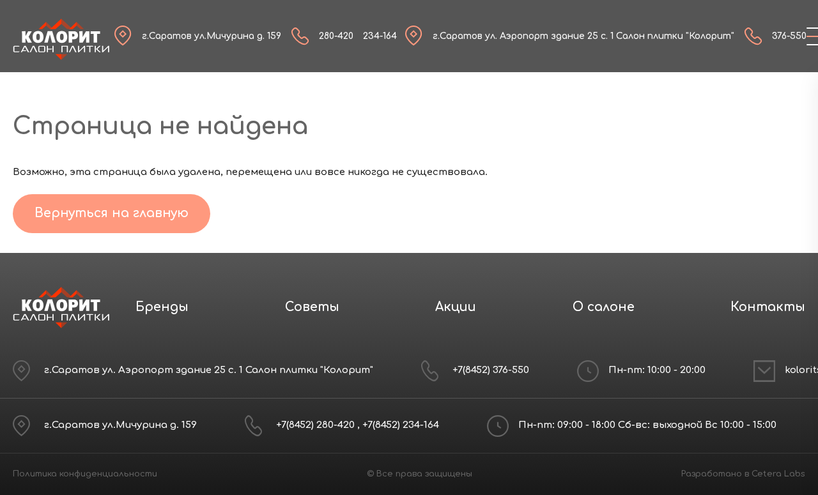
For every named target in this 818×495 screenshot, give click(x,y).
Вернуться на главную (112, 213)
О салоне (604, 307)
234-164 (380, 36)
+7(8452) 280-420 (316, 425)
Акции (455, 307)
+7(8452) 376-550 (490, 370)
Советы (312, 307)
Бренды (162, 307)
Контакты (767, 307)
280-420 (336, 36)
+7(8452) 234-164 (400, 425)
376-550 (789, 36)
